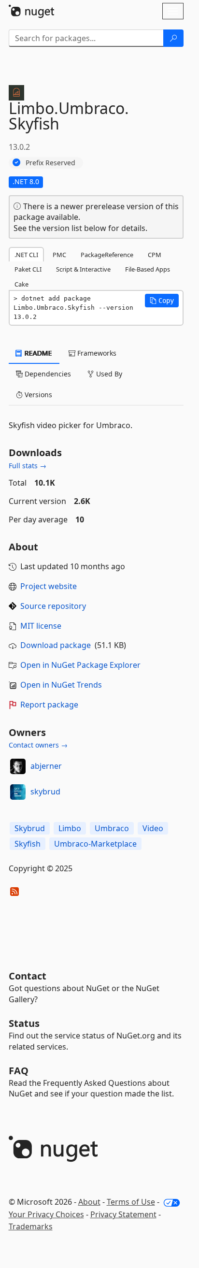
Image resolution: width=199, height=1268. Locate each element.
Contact (27, 975)
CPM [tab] (154, 254)
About (89, 1201)
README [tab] (37, 353)
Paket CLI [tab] (28, 269)
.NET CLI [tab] (26, 254)
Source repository (53, 606)
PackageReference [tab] (107, 254)
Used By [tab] (108, 373)
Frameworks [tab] (95, 353)
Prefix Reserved (50, 162)
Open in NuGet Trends (61, 684)
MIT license (40, 625)
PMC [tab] (59, 254)
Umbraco (112, 828)
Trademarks (31, 1226)
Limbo (69, 828)
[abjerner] (18, 766)
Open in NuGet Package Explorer (80, 665)
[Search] (173, 38)
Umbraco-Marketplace (95, 843)
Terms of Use (131, 1201)
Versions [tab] (37, 394)
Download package (55, 645)
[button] (162, 300)
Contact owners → (38, 744)
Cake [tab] (21, 284)
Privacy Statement (123, 1214)
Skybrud (29, 828)
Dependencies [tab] (47, 373)
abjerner (46, 766)
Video (152, 828)
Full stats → (27, 465)
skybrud (45, 791)
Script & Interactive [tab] (83, 269)
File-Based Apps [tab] (147, 269)
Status (24, 1023)
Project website (48, 586)
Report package (49, 704)
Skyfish (27, 843)
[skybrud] (18, 792)
